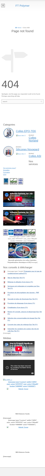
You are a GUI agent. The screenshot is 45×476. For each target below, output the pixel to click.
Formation (6, 172)
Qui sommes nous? (9, 168)
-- (6, 181)
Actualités (6, 170)
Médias (7, 188)
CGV (4, 174)
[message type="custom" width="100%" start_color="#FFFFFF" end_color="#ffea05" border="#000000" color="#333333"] (22, 384)
